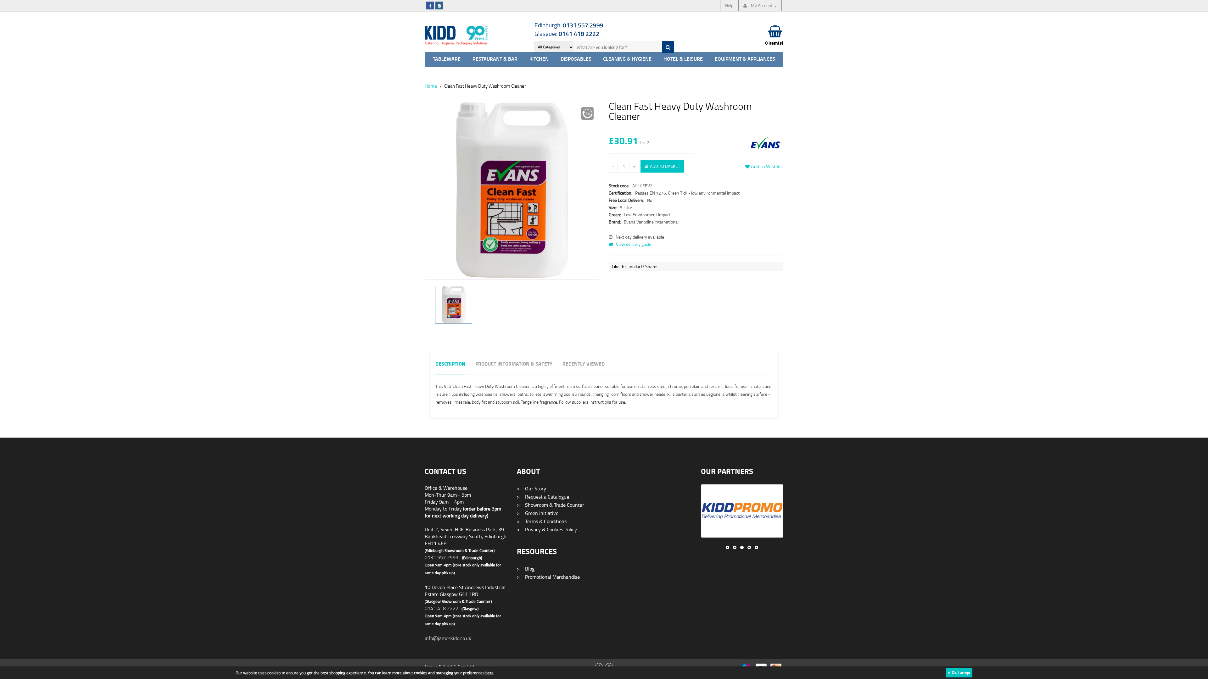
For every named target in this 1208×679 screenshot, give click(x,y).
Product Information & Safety (513, 364)
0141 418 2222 (441, 608)
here (489, 673)
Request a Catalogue (543, 496)
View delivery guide (633, 244)
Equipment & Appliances (745, 59)
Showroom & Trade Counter (550, 504)
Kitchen (539, 59)
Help (729, 5)
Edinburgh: (568, 25)
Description (450, 364)
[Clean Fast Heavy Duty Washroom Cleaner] (512, 190)
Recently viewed (583, 364)
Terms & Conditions (542, 521)
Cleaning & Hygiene (627, 59)
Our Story (531, 488)
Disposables (576, 59)
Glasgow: (566, 33)
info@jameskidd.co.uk (448, 638)
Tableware (447, 59)
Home (431, 86)
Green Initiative (537, 513)
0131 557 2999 (441, 557)
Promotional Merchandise (548, 576)
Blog (525, 568)
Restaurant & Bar (495, 59)
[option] (512, 193)
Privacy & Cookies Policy (547, 529)
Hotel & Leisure (683, 59)
